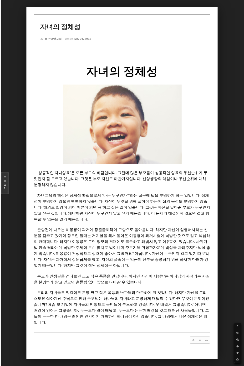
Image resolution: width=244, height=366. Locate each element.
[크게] (237, 333)
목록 (5, 183)
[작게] (237, 339)
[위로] (237, 346)
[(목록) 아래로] (237, 353)
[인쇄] (237, 359)
